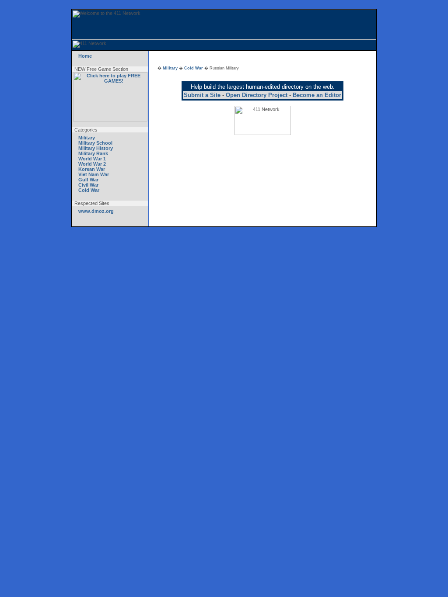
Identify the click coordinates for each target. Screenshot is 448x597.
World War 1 (92, 158)
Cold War (88, 190)
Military (86, 137)
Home (85, 56)
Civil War (88, 184)
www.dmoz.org (96, 211)
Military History (95, 148)
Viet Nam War (93, 174)
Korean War (91, 169)
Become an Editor (317, 95)
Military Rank (93, 153)
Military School (95, 143)
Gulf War (88, 179)
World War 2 (92, 164)
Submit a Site (202, 95)
